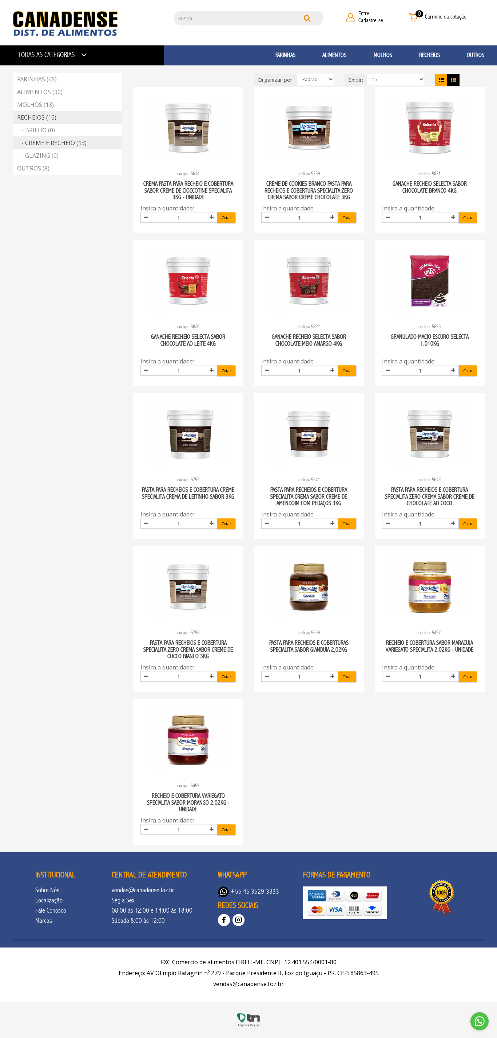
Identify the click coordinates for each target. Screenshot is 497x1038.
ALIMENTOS (334, 55)
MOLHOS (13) (35, 105)
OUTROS (475, 55)
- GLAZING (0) (38, 156)
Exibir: (355, 79)
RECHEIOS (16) (36, 117)
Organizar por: (276, 79)
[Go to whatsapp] (479, 1021)
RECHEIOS (429, 55)
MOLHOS (383, 55)
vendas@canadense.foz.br (143, 890)
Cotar (226, 217)
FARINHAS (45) (37, 79)
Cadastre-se (370, 20)
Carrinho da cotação (445, 16)
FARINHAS (285, 55)
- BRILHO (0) (36, 130)
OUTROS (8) (33, 168)
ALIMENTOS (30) (40, 92)
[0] (413, 17)
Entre (363, 13)
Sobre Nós (47, 890)
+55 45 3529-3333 (254, 892)
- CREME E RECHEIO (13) (52, 143)
